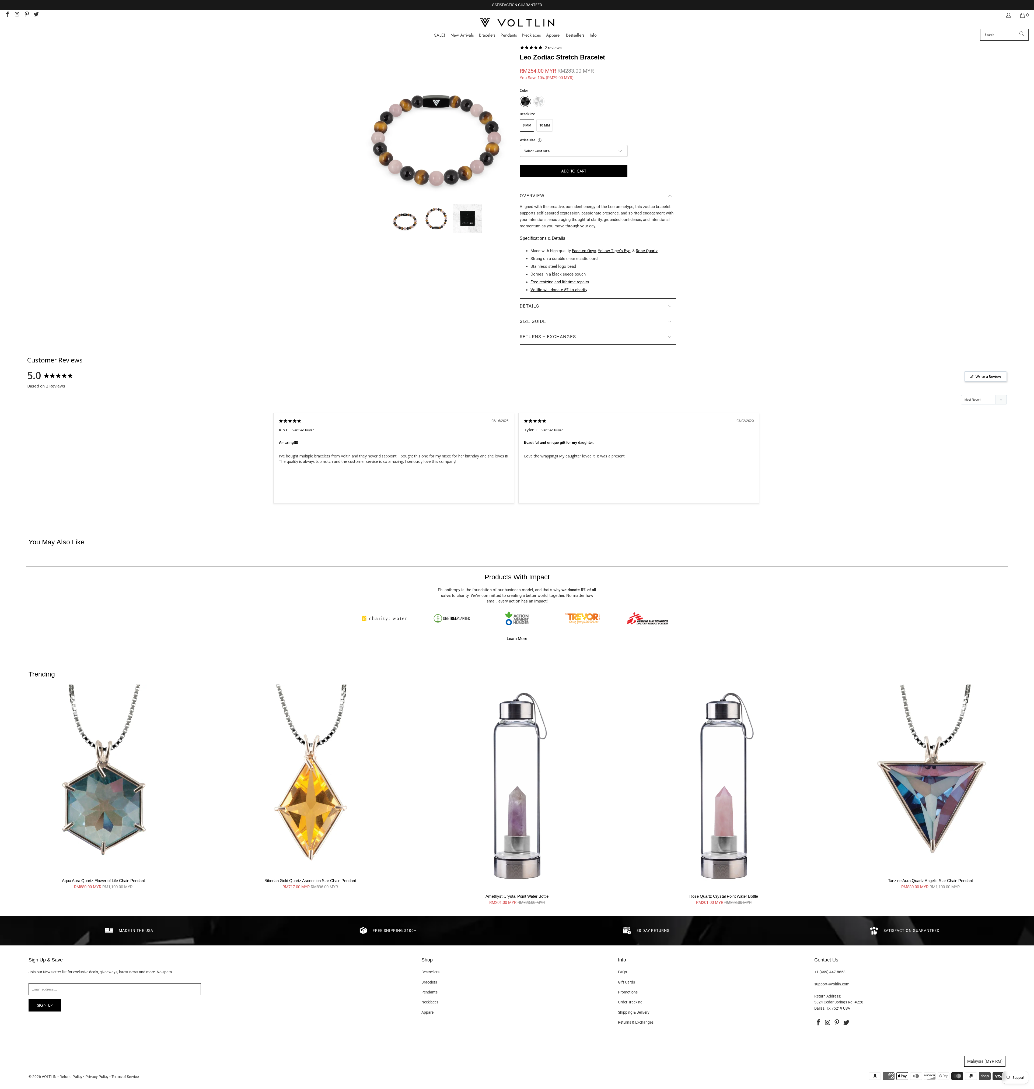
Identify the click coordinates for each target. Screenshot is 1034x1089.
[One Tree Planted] (451, 618)
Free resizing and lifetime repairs (559, 282)
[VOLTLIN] (517, 23)
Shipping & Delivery (633, 1012)
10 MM (544, 125)
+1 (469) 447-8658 (830, 972)
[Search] (1022, 35)
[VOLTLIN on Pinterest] (26, 15)
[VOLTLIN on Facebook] (7, 15)
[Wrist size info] (539, 140)
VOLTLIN (49, 1076)
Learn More (517, 638)
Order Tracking (630, 1002)
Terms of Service (125, 1076)
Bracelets (429, 982)
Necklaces (429, 1002)
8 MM (527, 125)
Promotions (628, 992)
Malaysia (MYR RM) (984, 1061)
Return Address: (827, 996)
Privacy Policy (97, 1076)
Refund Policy (71, 1076)
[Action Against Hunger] (517, 618)
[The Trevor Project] (582, 618)
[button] (593, 35)
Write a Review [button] (988, 376)
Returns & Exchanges (636, 1022)
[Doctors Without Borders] (647, 618)
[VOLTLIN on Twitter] (36, 15)
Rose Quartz (647, 250)
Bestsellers (430, 972)
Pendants (429, 992)
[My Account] (1008, 15)
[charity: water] (386, 618)
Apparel (427, 1012)
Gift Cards (626, 982)
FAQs (622, 972)
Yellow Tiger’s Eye (614, 250)
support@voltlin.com (831, 984)
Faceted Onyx (584, 250)
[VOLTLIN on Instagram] (17, 15)
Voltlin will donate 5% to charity (558, 289)
